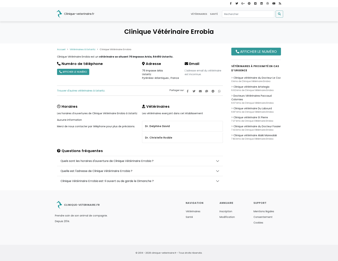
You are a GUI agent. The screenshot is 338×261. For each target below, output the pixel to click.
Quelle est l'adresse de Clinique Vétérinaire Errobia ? (96, 171)
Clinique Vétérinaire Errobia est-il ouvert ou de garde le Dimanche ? (107, 181)
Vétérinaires (199, 13)
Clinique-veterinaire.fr (78, 14)
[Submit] (279, 14)
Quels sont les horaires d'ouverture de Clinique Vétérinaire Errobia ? (107, 161)
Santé (214, 13)
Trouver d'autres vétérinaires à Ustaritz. (81, 90)
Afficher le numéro (74, 72)
